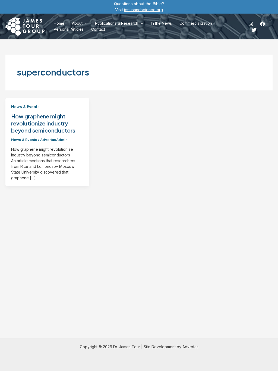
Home (59, 23)
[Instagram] (250, 23)
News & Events (25, 106)
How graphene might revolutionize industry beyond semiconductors (43, 123)
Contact (98, 29)
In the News (161, 23)
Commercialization (195, 23)
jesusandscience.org (143, 9)
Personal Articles (69, 29)
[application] (85, 23)
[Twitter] (254, 29)
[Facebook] (262, 23)
